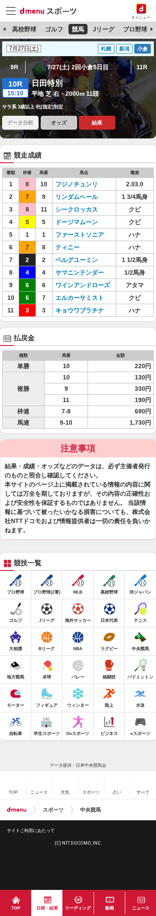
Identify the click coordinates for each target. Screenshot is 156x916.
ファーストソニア (79, 234)
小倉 (142, 49)
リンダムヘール (76, 196)
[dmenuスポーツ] (51, 10)
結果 (97, 123)
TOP (15, 908)
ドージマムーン (76, 221)
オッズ (59, 123)
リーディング (78, 908)
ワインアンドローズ (82, 285)
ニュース (141, 908)
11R (141, 67)
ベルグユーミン (76, 259)
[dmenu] (16, 809)
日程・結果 (47, 908)
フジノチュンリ (76, 184)
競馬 (78, 29)
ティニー (67, 247)
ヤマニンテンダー (79, 272)
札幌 (106, 49)
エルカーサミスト (79, 297)
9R (14, 67)
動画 (109, 908)
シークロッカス (76, 209)
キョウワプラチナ (79, 310)
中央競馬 (90, 810)
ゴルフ (54, 29)
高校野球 (24, 29)
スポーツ (53, 810)
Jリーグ (103, 29)
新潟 (124, 49)
